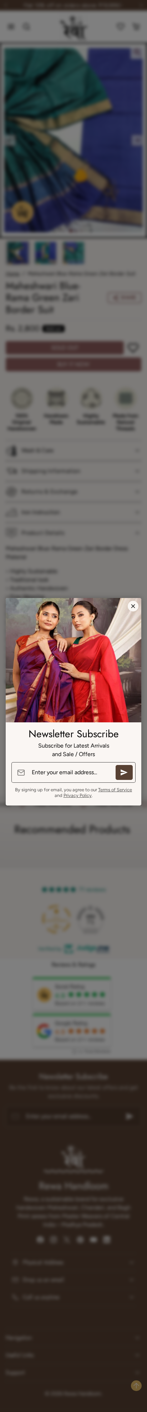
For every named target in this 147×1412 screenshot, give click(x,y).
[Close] (133, 606)
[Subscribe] (124, 772)
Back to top (136, 1385)
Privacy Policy (78, 795)
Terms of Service (115, 789)
